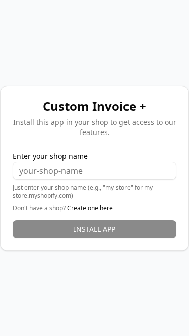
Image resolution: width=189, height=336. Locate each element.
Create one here (90, 208)
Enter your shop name (50, 156)
